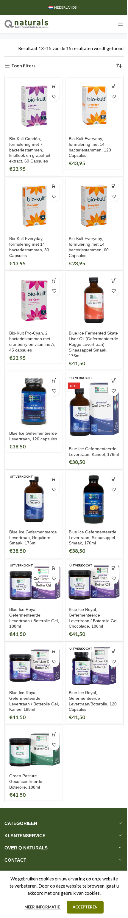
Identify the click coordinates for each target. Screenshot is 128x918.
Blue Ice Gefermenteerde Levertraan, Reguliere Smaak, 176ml (33, 538)
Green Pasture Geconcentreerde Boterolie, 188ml (25, 781)
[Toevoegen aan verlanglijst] (54, 96)
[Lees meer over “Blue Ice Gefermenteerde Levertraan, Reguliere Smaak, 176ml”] (54, 479)
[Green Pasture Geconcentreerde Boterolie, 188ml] (34, 748)
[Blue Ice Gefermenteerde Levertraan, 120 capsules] (34, 400)
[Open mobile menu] (121, 24)
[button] (54, 86)
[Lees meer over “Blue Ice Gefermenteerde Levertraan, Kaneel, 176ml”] (113, 380)
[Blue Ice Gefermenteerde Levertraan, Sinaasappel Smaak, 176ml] (94, 499)
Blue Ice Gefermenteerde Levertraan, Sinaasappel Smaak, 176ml (92, 538)
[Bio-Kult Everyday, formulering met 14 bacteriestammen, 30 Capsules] (34, 206)
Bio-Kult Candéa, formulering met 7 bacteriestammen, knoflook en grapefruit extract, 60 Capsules (29, 150)
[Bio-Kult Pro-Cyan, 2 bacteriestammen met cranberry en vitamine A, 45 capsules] (34, 300)
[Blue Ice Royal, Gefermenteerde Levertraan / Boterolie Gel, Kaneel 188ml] (34, 665)
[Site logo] (26, 23)
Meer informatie (42, 907)
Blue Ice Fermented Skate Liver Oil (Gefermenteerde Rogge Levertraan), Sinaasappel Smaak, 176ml (93, 344)
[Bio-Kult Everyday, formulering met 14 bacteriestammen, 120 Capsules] (94, 106)
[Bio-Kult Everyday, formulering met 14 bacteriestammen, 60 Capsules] (94, 206)
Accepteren (85, 907)
